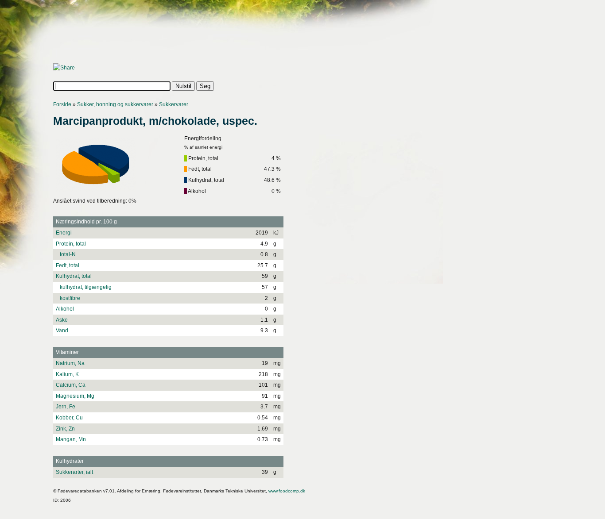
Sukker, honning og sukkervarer (115, 104)
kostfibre (68, 298)
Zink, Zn (65, 429)
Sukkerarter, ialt (74, 472)
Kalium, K (67, 374)
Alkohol (65, 309)
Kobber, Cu (69, 418)
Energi (64, 233)
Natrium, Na (70, 363)
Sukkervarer (173, 104)
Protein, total (71, 244)
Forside (62, 104)
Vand (62, 330)
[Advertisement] (214, 34)
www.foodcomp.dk (286, 490)
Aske (62, 320)
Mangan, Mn (71, 439)
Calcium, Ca (70, 385)
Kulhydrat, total (74, 276)
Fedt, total (67, 265)
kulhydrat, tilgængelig (84, 287)
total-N (66, 254)
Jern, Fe (65, 407)
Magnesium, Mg (75, 396)
